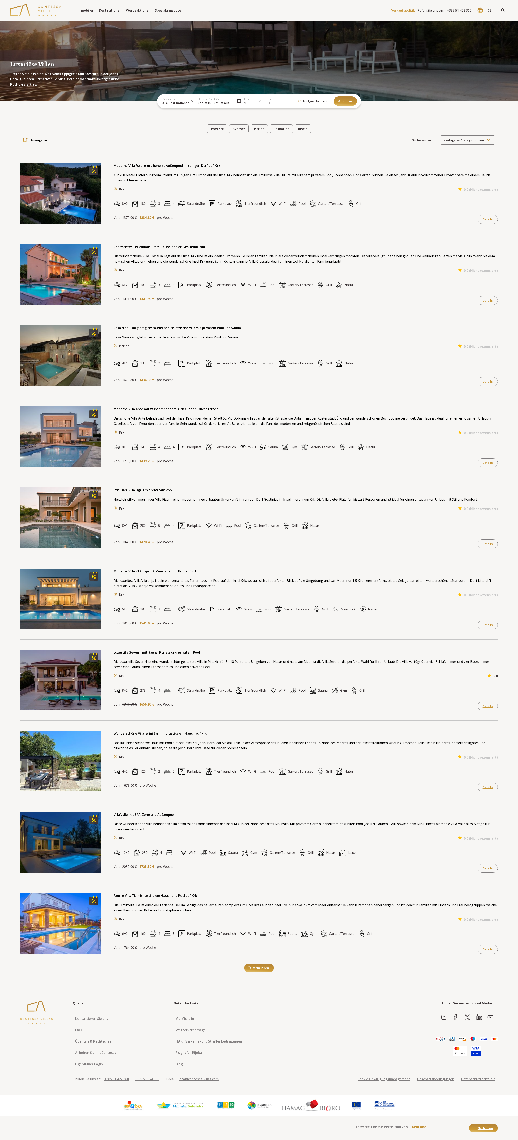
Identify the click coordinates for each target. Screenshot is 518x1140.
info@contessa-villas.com (199, 1079)
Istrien (259, 129)
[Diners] (452, 1039)
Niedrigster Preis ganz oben (463, 140)
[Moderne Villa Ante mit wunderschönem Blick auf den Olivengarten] (93, 417)
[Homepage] (35, 10)
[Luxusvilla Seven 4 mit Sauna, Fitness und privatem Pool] (93, 660)
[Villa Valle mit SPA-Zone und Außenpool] (93, 822)
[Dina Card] (440, 1039)
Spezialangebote (168, 10)
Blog (179, 1064)
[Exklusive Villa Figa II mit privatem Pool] (93, 498)
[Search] (503, 10)
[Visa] (483, 1039)
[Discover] (462, 1039)
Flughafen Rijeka (189, 1052)
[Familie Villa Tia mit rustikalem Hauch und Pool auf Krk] (93, 904)
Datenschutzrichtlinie (478, 1079)
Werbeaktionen (138, 10)
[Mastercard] (494, 1039)
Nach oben (485, 1128)
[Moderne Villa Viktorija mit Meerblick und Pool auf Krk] (93, 579)
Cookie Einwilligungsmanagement (384, 1079)
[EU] (356, 1105)
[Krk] (226, 1105)
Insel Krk (217, 129)
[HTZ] (132, 1105)
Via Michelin (185, 1018)
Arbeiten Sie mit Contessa (95, 1052)
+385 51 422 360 (459, 10)
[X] (467, 1017)
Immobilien (85, 10)
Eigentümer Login (89, 1064)
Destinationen (110, 10)
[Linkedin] (479, 1017)
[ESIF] (384, 1105)
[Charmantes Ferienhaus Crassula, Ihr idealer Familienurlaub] (93, 255)
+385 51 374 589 (147, 1079)
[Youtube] (490, 1017)
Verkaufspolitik (403, 10)
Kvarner (239, 129)
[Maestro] (473, 1039)
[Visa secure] (476, 1051)
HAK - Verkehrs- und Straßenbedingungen (209, 1041)
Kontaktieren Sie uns (91, 1018)
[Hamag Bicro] (311, 1105)
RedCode (419, 1127)
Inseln (303, 129)
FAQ (78, 1030)
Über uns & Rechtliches (93, 1041)
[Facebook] (455, 1017)
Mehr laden (261, 968)
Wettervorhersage (190, 1030)
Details (488, 219)
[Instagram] (444, 1017)
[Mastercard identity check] (460, 1051)
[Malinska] (179, 1105)
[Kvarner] (260, 1105)
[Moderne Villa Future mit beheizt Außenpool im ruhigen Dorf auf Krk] (93, 174)
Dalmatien (281, 129)
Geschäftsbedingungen (435, 1079)
